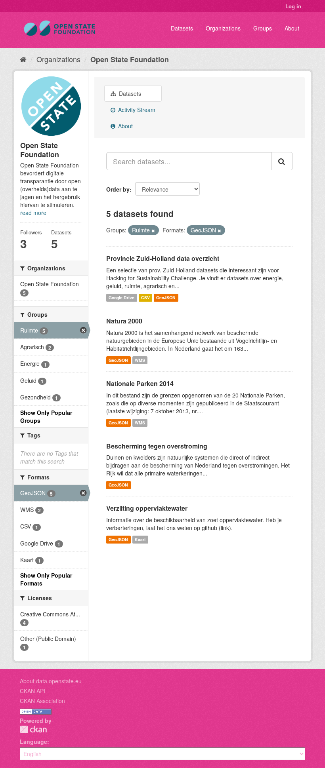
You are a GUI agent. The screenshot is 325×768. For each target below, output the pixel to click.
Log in (293, 6)
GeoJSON (166, 297)
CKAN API (32, 691)
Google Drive (121, 297)
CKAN (33, 729)
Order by (118, 189)
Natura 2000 (124, 320)
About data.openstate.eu (51, 681)
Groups (262, 28)
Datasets (182, 28)
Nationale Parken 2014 (140, 383)
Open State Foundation (129, 59)
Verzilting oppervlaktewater (146, 508)
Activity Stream (136, 110)
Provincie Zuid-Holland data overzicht (162, 258)
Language (33, 741)
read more (33, 213)
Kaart (140, 539)
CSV (145, 297)
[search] (282, 161)
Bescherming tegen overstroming (156, 446)
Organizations (223, 28)
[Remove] (153, 230)
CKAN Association (42, 701)
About (292, 28)
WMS (140, 360)
